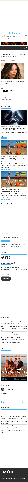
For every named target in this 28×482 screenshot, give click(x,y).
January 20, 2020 (6, 187)
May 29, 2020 (5, 156)
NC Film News (14, 33)
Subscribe (6, 278)
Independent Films (5, 169)
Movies (3, 137)
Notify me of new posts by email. (11, 237)
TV (6, 137)
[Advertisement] (14, 15)
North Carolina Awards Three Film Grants (6, 99)
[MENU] (26, 48)
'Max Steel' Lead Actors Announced (17, 389)
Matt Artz (13, 60)
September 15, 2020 (6, 126)
